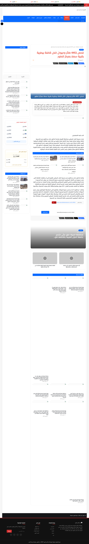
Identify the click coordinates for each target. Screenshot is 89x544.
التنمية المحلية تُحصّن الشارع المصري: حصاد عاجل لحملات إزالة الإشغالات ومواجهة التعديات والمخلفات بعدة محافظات (13, 193)
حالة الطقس (36, 528)
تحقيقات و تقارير (47, 18)
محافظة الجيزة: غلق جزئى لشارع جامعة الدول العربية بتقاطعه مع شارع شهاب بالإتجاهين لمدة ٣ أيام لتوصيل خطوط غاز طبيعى (68, 238)
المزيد (28, 18)
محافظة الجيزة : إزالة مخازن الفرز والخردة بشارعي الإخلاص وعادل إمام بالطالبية (13, 186)
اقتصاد (72, 18)
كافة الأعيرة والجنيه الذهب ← (16, 165)
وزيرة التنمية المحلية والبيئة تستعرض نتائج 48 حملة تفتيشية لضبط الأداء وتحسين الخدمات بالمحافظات (59, 412)
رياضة (62, 18)
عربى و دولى (39, 18)
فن (58, 18)
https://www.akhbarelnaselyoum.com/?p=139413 (66, 202)
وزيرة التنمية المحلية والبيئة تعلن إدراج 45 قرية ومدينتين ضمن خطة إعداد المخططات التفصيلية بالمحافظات (40, 395)
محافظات (67, 18)
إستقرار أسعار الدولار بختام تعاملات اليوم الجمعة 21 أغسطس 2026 (12, 110)
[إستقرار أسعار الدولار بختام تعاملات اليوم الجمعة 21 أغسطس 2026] (23, 112)
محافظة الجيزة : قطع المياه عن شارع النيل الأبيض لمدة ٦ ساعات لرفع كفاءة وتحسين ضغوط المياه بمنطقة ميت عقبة (40, 412)
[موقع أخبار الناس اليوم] (81, 10)
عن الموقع (37, 526)
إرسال (9, 531)
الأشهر (9, 77)
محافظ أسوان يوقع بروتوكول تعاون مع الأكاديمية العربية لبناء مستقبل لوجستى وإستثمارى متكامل (68, 159)
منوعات (33, 18)
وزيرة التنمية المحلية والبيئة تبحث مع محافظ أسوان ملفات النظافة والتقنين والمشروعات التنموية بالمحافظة (76, 289)
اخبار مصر (77, 18)
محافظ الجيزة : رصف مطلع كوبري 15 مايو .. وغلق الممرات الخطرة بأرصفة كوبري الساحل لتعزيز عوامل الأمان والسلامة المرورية (59, 289)
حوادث (54, 18)
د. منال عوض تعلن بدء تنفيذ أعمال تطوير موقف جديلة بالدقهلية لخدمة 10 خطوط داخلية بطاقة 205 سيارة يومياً (76, 395)
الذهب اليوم (37, 533)
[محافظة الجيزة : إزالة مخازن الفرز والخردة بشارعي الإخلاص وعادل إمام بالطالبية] (53, 158)
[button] (57, 13)
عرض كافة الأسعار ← (16, 141)
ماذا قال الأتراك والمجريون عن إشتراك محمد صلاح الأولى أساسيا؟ (12, 96)
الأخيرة (22, 77)
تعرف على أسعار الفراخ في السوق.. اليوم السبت (12, 82)
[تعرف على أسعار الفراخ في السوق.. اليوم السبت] (23, 83)
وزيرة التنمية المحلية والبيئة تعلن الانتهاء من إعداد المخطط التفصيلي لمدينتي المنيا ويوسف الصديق (41, 167)
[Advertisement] (44, 33)
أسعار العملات (36, 530)
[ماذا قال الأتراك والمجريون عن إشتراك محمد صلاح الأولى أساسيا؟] (23, 97)
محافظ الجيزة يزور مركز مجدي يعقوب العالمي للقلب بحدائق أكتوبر (76, 500)
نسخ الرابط (45, 212)
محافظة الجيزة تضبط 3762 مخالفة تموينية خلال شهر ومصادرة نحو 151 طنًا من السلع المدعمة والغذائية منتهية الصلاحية (58, 395)
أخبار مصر (52, 528)
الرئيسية (83, 18)
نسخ (53, 202)
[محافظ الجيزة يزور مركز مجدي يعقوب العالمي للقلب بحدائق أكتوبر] (76, 449)
